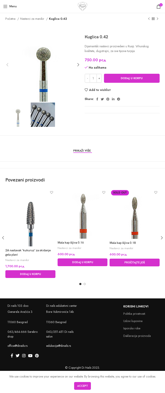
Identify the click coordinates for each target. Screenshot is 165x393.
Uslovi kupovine (132, 321)
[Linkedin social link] (113, 99)
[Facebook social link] (97, 99)
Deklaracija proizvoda (137, 336)
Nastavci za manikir (32, 19)
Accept (82, 386)
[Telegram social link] (118, 99)
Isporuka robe (131, 328)
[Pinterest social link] (108, 99)
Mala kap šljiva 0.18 (123, 243)
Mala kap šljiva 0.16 (71, 242)
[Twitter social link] (102, 99)
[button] (30, 274)
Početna (10, 19)
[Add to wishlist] (51, 192)
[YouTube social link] (30, 355)
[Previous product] (149, 19)
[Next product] (157, 19)
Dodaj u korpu (132, 78)
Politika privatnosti (134, 314)
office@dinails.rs (18, 346)
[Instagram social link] (24, 355)
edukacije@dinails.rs (58, 346)
